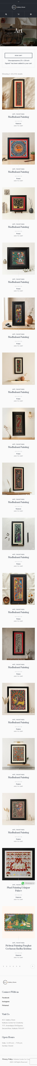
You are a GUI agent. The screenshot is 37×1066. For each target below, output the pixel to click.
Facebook (5, 998)
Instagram (5, 1001)
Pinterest (5, 1005)
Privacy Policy (7, 1059)
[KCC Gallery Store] (18, 7)
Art (13, 114)
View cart (18, 55)
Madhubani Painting (18, 117)
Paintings (20, 114)
